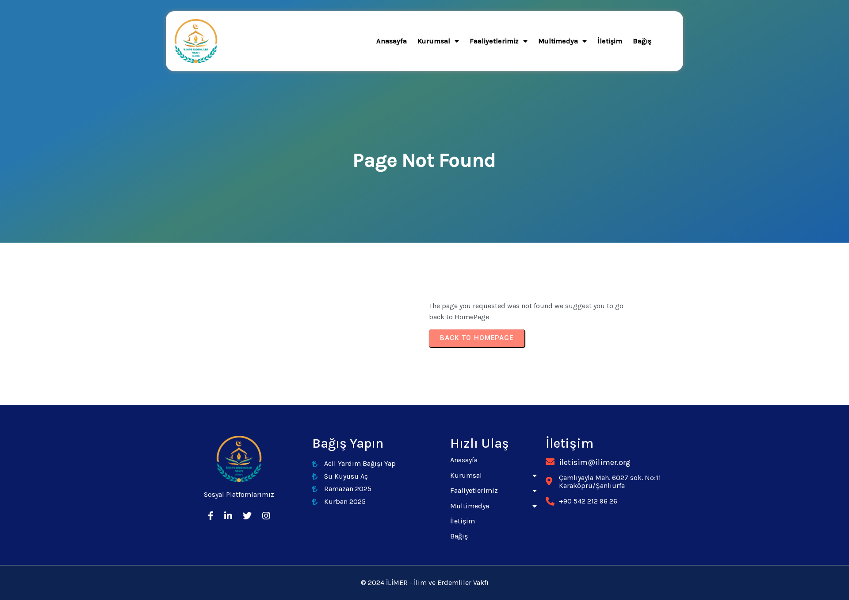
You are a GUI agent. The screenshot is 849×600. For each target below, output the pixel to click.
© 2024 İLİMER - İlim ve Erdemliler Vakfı (425, 582)
